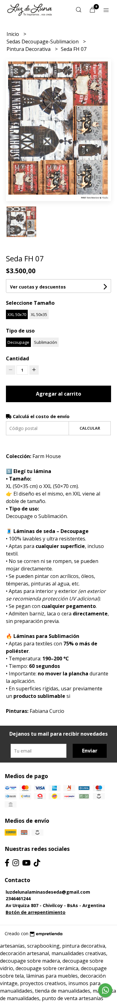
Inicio (13, 34)
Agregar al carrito (58, 393)
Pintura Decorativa (29, 49)
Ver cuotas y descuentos (38, 287)
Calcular (90, 428)
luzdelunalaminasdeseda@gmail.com (48, 892)
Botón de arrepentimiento (36, 912)
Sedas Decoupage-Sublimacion (43, 41)
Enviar (89, 750)
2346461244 (18, 898)
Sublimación (45, 342)
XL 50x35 (39, 314)
